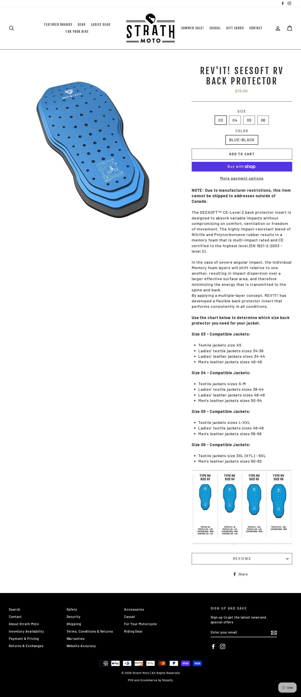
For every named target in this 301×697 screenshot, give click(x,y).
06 (263, 120)
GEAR (81, 24)
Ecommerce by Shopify (157, 680)
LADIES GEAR (100, 24)
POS (131, 680)
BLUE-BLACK (242, 139)
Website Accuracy (81, 646)
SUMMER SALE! (192, 28)
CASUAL (215, 28)
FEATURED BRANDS (58, 24)
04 (234, 120)
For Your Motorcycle (140, 624)
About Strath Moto (24, 624)
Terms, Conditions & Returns (90, 631)
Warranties (76, 638)
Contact (15, 617)
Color (242, 131)
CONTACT (256, 28)
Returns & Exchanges (26, 646)
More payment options (242, 178)
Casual (129, 617)
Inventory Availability (26, 631)
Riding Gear (133, 631)
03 (220, 120)
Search (14, 609)
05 (249, 120)
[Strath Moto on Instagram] (222, 646)
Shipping (74, 624)
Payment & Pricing (24, 638)
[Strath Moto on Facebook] (213, 646)
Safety (72, 609)
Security (73, 617)
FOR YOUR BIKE (77, 31)
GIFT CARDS (235, 28)
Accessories (134, 609)
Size (242, 111)
